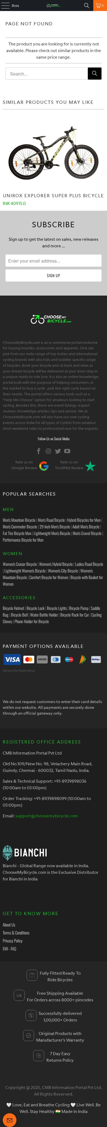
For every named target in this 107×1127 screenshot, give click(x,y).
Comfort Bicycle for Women (48, 577)
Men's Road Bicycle (51, 520)
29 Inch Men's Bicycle (55, 526)
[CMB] (53, 5)
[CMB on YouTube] (67, 451)
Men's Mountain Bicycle (19, 520)
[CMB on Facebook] (39, 451)
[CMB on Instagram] (48, 451)
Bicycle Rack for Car (74, 615)
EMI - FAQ (9, 948)
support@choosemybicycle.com (46, 815)
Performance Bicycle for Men (23, 540)
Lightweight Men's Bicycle (52, 533)
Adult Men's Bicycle (85, 526)
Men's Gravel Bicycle (87, 533)
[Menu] (2, 5)
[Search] (86, 5)
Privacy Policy (12, 940)
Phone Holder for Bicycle (32, 621)
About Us (9, 924)
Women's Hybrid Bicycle (56, 564)
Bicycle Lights (57, 608)
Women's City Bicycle (63, 570)
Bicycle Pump (78, 608)
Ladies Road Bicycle (89, 564)
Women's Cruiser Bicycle (20, 564)
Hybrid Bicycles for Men (83, 520)
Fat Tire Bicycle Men (17, 533)
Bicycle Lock (35, 608)
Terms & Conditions (16, 932)
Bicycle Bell (19, 615)
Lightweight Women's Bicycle (25, 570)
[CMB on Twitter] (58, 451)
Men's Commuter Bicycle (20, 526)
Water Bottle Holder (44, 615)
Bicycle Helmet (13, 608)
